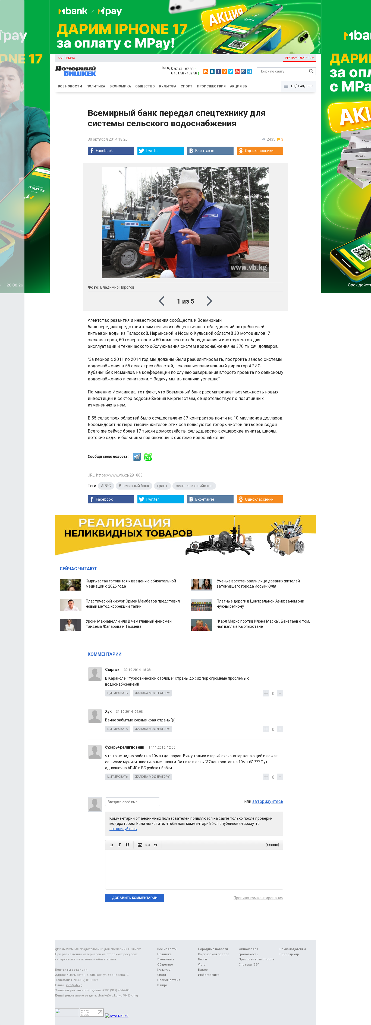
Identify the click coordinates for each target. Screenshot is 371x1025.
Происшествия (211, 86)
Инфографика (208, 975)
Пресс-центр (289, 954)
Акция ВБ (238, 86)
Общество (145, 86)
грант (162, 486)
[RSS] (205, 71)
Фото (202, 964)
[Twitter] (230, 71)
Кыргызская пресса (213, 954)
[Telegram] (249, 71)
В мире (162, 985)
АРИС (106, 486)
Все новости (70, 86)
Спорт (187, 86)
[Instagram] (243, 71)
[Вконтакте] (212, 71)
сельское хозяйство (194, 486)
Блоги (202, 959)
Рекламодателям (299, 58)
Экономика (120, 86)
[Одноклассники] (224, 71)
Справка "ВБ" (249, 964)
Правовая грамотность (257, 959)
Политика (95, 86)
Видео (203, 970)
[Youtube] (237, 71)
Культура (167, 86)
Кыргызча (66, 58)
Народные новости (213, 949)
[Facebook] (218, 71)
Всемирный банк (134, 486)
